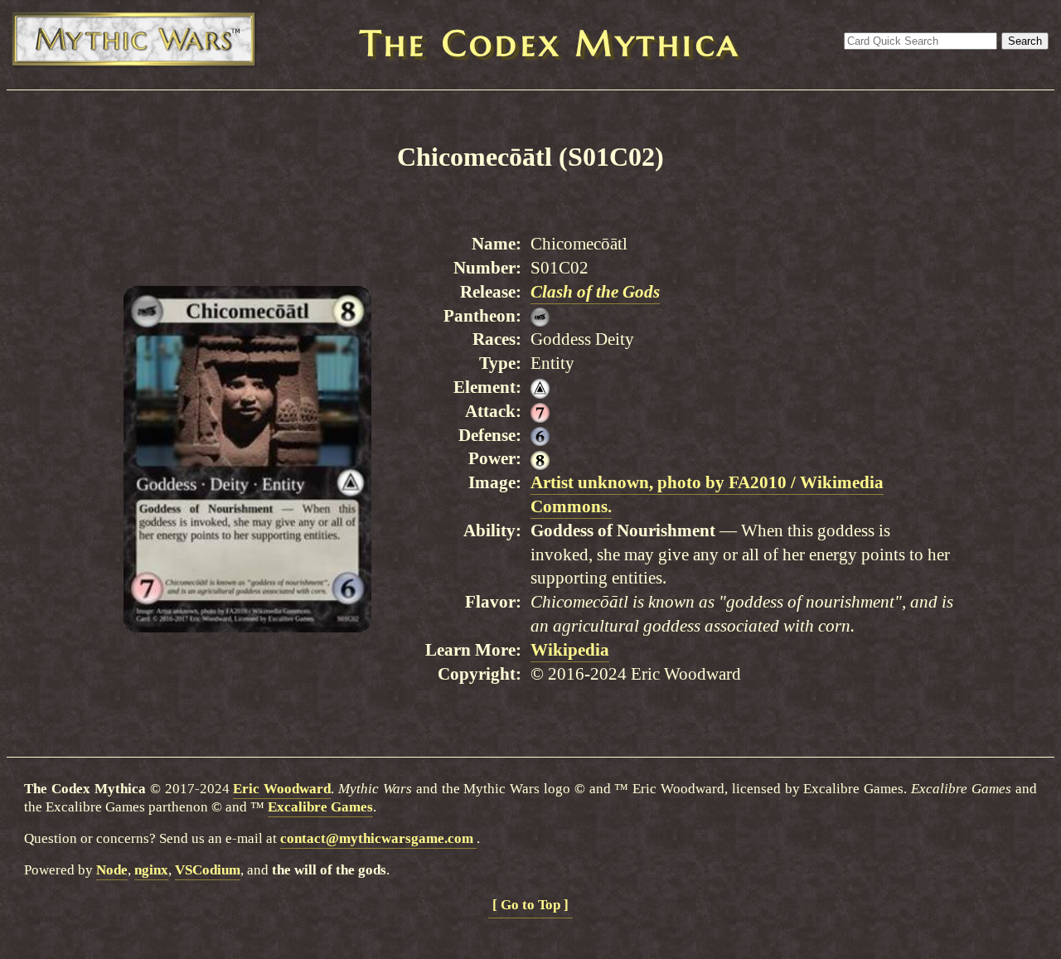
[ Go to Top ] (530, 904)
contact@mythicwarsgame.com (378, 838)
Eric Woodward (282, 788)
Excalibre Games (320, 806)
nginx (151, 869)
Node (112, 869)
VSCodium (207, 869)
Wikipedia (569, 649)
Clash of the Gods (595, 291)
